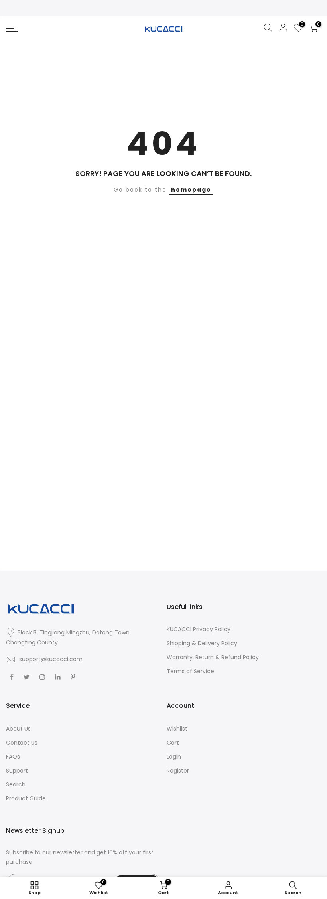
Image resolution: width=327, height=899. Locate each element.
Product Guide (26, 798)
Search (16, 784)
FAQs (13, 757)
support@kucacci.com (51, 659)
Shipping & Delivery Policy (202, 643)
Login (174, 757)
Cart (173, 743)
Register (178, 771)
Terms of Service (190, 671)
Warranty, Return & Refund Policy (213, 657)
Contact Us (21, 743)
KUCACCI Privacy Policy (198, 629)
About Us (18, 729)
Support (17, 771)
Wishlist (177, 729)
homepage (191, 190)
